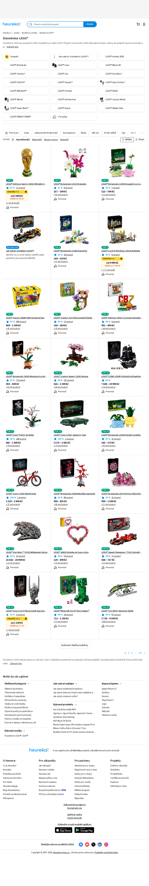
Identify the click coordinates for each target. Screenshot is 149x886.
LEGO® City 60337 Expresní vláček (117, 611)
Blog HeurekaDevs (11, 790)
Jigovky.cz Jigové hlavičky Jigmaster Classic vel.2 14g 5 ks (74, 713)
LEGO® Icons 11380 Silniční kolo (21, 493)
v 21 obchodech (13, 504)
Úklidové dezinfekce (14, 688)
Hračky (16, 33)
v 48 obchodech (108, 621)
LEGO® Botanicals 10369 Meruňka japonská (74, 493)
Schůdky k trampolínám (15, 696)
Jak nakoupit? (45, 765)
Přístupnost (8, 798)
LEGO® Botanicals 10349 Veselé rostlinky (121, 435)
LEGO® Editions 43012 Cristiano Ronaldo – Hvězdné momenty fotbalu (122, 318)
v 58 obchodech (13, 445)
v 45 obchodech (61, 194)
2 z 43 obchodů (12, 203)
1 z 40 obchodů (12, 630)
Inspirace (114, 782)
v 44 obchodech (108, 328)
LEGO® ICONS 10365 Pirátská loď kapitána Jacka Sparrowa (122, 376)
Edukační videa (81, 794)
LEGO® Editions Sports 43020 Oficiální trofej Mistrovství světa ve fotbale (27, 184)
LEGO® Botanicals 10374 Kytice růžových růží (122, 493)
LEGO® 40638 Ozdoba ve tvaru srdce (71, 552)
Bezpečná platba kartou (49, 790)
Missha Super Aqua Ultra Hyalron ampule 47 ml (74, 724)
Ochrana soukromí (47, 786)
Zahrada (105, 707)
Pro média (7, 782)
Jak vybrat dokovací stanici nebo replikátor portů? (74, 692)
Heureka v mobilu (46, 769)
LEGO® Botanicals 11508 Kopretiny (70, 251)
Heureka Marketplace (84, 778)
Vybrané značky (13, 731)
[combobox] (55, 24)
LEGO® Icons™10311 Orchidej (20, 435)
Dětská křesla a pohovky (15, 700)
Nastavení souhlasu (47, 782)
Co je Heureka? (9, 765)
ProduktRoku (116, 774)
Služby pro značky (82, 782)
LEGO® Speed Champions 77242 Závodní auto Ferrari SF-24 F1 (122, 552)
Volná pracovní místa (12, 778)
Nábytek (106, 711)
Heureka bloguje (10, 786)
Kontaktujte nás (74, 808)
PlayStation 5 (108, 700)
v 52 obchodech (108, 194)
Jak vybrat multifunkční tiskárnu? (68, 688)
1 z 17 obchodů (108, 270)
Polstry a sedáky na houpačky (18, 719)
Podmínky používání (12, 774)
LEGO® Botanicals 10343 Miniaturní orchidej (27, 376)
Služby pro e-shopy (83, 774)
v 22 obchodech (61, 445)
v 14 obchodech (108, 387)
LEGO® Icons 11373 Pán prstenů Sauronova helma (27, 611)
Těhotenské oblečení (14, 692)
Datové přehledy (82, 786)
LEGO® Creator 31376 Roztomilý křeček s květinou (74, 318)
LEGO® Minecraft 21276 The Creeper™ (71, 611)
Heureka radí (44, 774)
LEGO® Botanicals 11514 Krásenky (70, 184)
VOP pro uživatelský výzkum (51, 794)
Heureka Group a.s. (61, 852)
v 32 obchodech (61, 563)
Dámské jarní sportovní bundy (18, 715)
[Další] (145, 653)
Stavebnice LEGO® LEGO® (16, 735)
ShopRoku (115, 769)
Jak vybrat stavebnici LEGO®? (20, 251)
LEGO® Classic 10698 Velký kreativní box (25, 318)
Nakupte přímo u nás (48, 778)
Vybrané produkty (63, 704)
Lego (104, 703)
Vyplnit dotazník (74, 818)
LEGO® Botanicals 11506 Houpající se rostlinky (122, 184)
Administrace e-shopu (84, 765)
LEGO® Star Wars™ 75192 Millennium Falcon (26, 552)
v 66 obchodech (61, 387)
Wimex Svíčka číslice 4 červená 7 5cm (69, 728)
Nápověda (79, 798)
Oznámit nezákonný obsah (15, 794)
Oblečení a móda (109, 715)
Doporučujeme (110, 683)
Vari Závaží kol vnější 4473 (64, 709)
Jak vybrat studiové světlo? (65, 696)
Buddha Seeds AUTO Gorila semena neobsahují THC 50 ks (74, 732)
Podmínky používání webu (106, 852)
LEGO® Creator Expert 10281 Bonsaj (71, 376)
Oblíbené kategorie (15, 683)
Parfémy (105, 692)
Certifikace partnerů (119, 778)
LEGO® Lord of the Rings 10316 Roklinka (120, 251)
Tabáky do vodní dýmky (15, 703)
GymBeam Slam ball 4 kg (63, 717)
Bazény (105, 696)
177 (140, 653)
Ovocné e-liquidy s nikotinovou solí (20, 722)
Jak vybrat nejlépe (63, 683)
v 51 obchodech (61, 261)
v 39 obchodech (61, 328)
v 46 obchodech (61, 504)
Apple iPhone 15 (109, 688)
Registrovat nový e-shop (85, 769)
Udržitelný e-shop (118, 786)
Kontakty (7, 769)
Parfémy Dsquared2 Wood (16, 707)
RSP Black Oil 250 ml (62, 721)
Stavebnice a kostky (29, 33)
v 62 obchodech (13, 387)
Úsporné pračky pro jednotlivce (19, 711)
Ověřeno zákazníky (118, 765)
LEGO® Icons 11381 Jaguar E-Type (70, 435)
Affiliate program (81, 790)
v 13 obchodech (13, 563)
